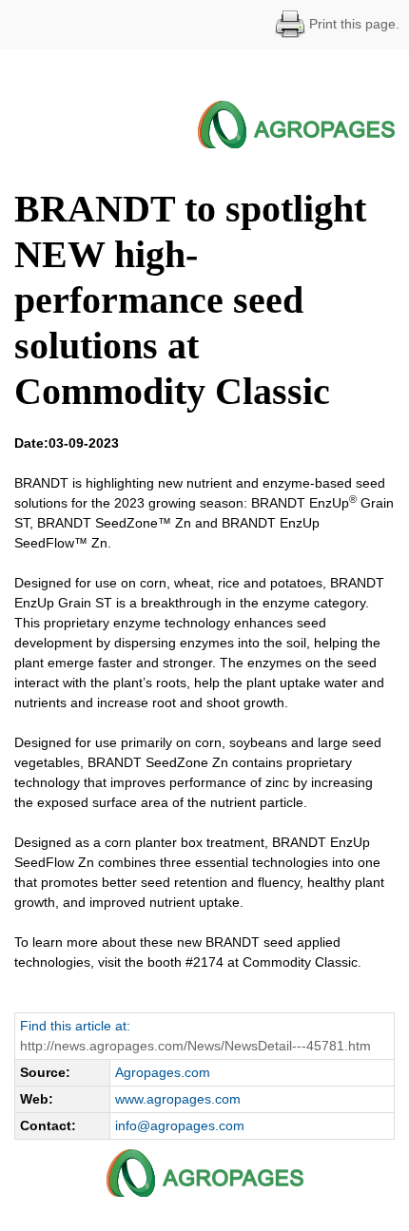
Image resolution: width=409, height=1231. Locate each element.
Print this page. (352, 23)
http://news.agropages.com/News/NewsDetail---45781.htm (195, 1045)
